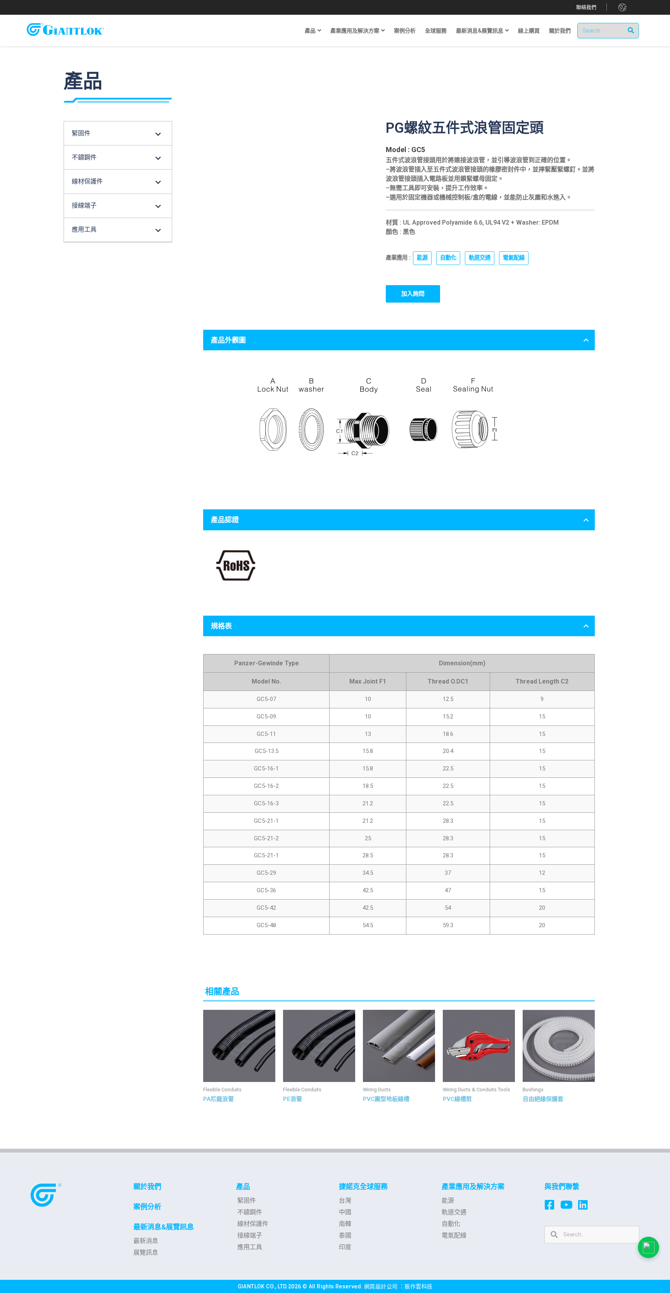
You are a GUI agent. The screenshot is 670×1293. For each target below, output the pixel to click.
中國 (345, 1212)
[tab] (399, 340)
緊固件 (246, 1200)
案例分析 (147, 1207)
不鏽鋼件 (249, 1212)
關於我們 (147, 1186)
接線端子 (249, 1235)
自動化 (448, 257)
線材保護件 (252, 1223)
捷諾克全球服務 (363, 1186)
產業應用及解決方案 (473, 1186)
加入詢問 (413, 293)
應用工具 (249, 1247)
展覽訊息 (145, 1252)
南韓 (345, 1223)
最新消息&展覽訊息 (163, 1227)
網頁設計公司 (381, 1286)
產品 (243, 1186)
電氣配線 (514, 257)
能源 (422, 257)
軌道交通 (479, 257)
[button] (586, 7)
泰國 (345, 1235)
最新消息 (145, 1241)
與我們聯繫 (561, 1186)
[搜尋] (631, 30)
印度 (345, 1247)
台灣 (345, 1200)
